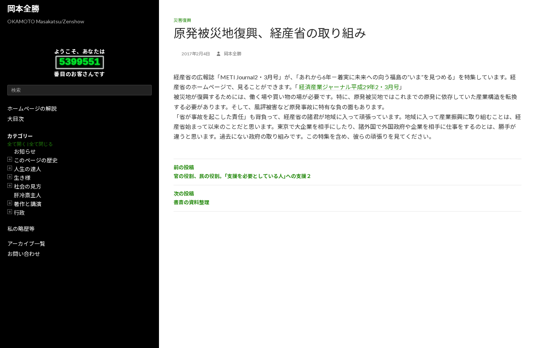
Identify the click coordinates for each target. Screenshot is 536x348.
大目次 (15, 118)
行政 (19, 212)
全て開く (16, 144)
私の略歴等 (21, 228)
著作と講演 (27, 204)
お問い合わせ (23, 253)
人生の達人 (27, 169)
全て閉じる (41, 144)
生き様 (22, 177)
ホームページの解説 (32, 108)
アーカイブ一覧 (26, 243)
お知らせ (25, 151)
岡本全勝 (23, 8)
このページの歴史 (36, 160)
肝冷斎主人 (27, 195)
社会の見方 (27, 186)
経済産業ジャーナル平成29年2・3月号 (349, 86)
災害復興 (182, 20)
